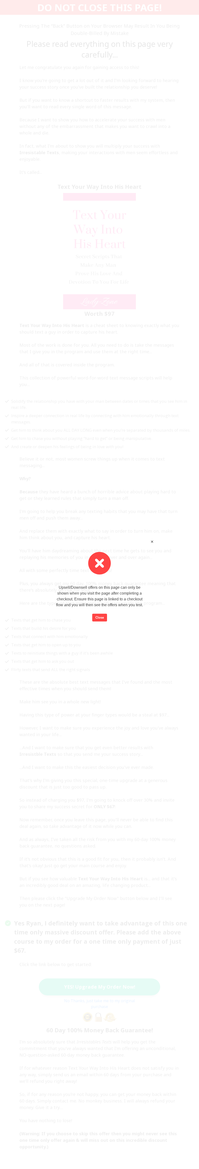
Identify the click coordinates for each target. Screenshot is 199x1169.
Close (99, 617)
